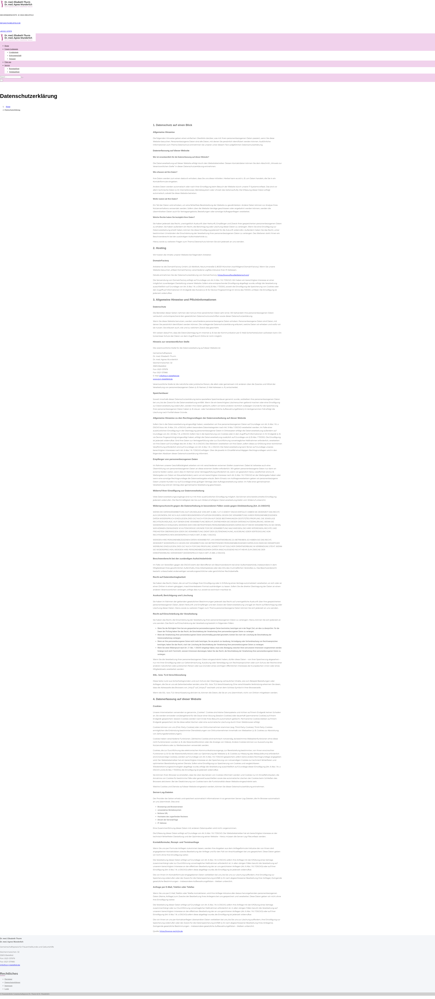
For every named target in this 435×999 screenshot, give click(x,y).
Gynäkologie (13, 52)
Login (7, 989)
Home (7, 46)
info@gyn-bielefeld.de (10, 23)
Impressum (8, 986)
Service (7, 65)
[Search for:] (10, 77)
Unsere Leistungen (11, 49)
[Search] (22, 77)
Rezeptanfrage (14, 69)
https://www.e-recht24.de (171, 931)
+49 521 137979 (6, 31)
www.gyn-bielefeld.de (163, 379)
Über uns (8, 62)
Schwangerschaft (15, 55)
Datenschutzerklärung (12, 982)
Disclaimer (8, 979)
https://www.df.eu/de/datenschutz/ (233, 275)
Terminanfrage (14, 72)
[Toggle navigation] (1, 80)
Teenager (12, 59)
